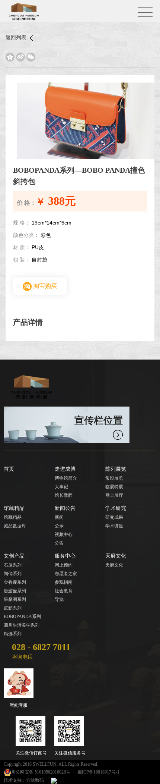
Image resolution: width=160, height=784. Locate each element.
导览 (59, 599)
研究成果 (114, 517)
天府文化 (115, 556)
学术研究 (115, 508)
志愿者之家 (66, 573)
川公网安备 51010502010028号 (40, 772)
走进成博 (65, 469)
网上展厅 (114, 495)
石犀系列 (13, 565)
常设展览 (114, 478)
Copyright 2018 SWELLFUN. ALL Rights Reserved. (51, 764)
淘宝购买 (44, 286)
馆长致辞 (64, 495)
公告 (59, 543)
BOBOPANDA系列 (22, 616)
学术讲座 (114, 526)
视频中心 (64, 534)
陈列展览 (115, 469)
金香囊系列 (15, 582)
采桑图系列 (15, 599)
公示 (59, 526)
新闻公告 (65, 508)
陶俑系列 (13, 573)
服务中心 (65, 556)
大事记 (61, 486)
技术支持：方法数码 (24, 780)
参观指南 (64, 582)
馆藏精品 (14, 508)
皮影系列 (13, 608)
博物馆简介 (66, 478)
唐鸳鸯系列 (15, 590)
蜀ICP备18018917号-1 (98, 772)
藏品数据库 (15, 526)
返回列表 (17, 37)
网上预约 (64, 565)
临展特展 (114, 486)
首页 (9, 469)
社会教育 (64, 590)
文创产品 (14, 556)
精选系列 (13, 633)
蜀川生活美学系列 (21, 625)
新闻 (59, 517)
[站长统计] (54, 780)
